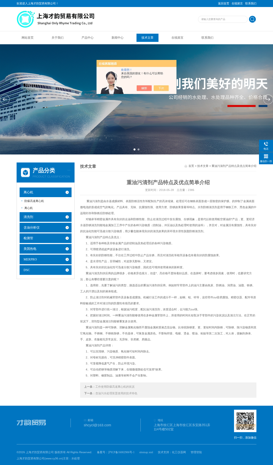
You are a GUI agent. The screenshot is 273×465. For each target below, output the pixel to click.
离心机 (28, 192)
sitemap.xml (146, 452)
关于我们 (58, 37)
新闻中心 (118, 37)
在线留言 (237, 3)
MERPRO (30, 259)
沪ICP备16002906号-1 (121, 452)
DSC (27, 270)
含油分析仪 (32, 227)
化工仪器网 (179, 452)
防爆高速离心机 (34, 201)
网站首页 (28, 37)
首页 (191, 165)
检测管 (28, 238)
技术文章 (147, 37)
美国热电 (30, 248)
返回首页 (223, 3)
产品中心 (88, 37)
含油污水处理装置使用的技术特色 (116, 393)
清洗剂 (28, 217)
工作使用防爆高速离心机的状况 (115, 386)
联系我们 (250, 3)
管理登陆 (196, 452)
